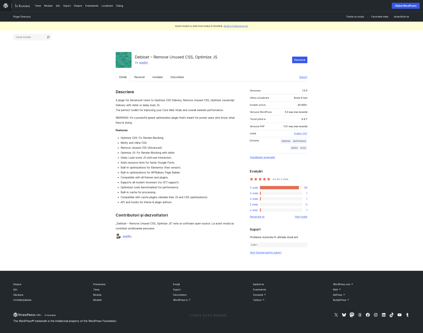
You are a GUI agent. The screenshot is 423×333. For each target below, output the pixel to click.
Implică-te (258, 284)
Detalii (123, 77)
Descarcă (299, 59)
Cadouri (259, 300)
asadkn (143, 62)
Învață (176, 284)
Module (97, 294)
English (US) (300, 133)
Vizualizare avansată (262, 157)
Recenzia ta (257, 216)
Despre (17, 284)
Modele (97, 300)
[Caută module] (48, 37)
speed (294, 148)
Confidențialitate (22, 300)
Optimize (286, 141)
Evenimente (259, 289)
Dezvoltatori (180, 294)
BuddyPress (341, 300)
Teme (96, 289)
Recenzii (139, 77)
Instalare (157, 77)
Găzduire (18, 294)
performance (299, 141)
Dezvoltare (177, 77)
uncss (303, 148)
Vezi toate (301, 216)
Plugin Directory (22, 16)
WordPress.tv (182, 300)
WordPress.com (343, 284)
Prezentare (99, 284)
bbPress (339, 294)
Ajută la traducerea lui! (236, 26)
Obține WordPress (406, 5)
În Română (50, 315)
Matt (337, 289)
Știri (15, 289)
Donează (259, 294)
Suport (303, 77)
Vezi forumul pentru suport (266, 252)
